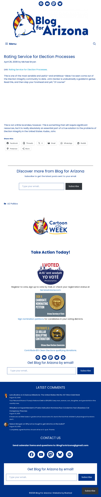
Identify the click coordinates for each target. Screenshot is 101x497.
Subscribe (74, 186)
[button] (94, 44)
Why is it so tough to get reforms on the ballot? (45, 424)
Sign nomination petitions (31, 318)
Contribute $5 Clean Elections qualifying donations (50, 350)
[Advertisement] (50, 105)
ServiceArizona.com (50, 290)
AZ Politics (12, 203)
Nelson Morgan (15, 424)
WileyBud (13, 408)
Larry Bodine (14, 395)
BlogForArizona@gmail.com (72, 445)
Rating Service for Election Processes (28, 69)
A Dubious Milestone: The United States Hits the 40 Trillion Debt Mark (51, 395)
